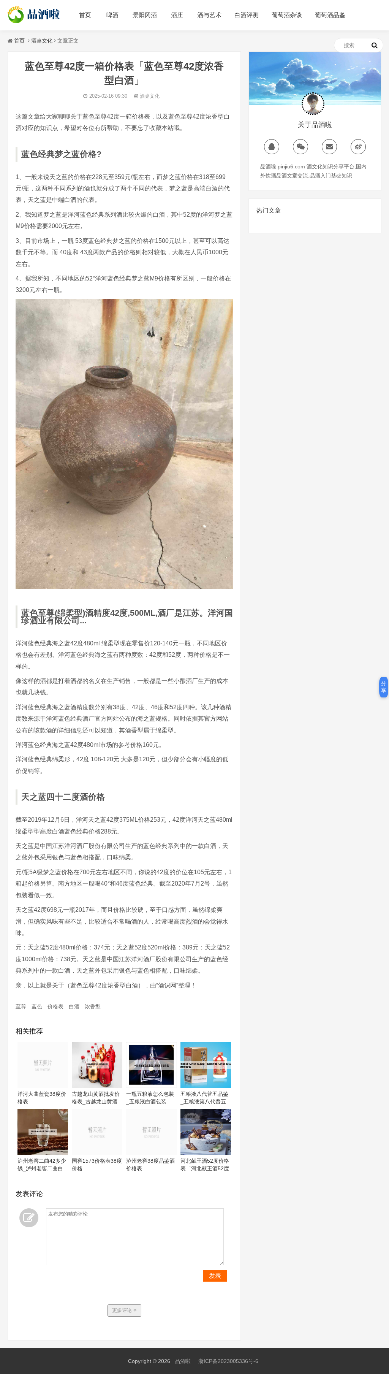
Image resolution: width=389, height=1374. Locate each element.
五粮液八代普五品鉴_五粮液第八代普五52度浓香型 (204, 1101)
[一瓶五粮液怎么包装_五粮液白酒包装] (151, 1086)
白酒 (74, 1006)
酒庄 (177, 15)
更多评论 (122, 1310)
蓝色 (37, 1006)
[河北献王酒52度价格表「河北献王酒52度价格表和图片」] (205, 1153)
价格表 (55, 1006)
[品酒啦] (34, 23)
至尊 (21, 1006)
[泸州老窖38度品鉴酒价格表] (151, 1153)
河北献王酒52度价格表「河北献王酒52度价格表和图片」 (204, 1168)
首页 (85, 15)
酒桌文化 (41, 41)
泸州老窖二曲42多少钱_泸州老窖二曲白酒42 (41, 1168)
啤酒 (112, 15)
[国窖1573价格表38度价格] (97, 1153)
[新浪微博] (358, 146)
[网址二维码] (300, 146)
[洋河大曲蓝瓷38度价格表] (42, 1086)
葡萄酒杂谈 (287, 15)
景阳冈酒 (145, 15)
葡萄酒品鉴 (330, 15)
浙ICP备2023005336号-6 (228, 1361)
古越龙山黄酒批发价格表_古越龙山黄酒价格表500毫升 (96, 1101)
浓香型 (93, 1006)
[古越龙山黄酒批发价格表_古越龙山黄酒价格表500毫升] (97, 1086)
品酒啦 (183, 1361)
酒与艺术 (209, 15)
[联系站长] (271, 146)
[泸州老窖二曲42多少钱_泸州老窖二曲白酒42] (42, 1153)
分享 (383, 686)
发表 (215, 1276)
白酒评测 (246, 15)
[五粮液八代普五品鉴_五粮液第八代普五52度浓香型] (205, 1086)
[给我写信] (329, 146)
